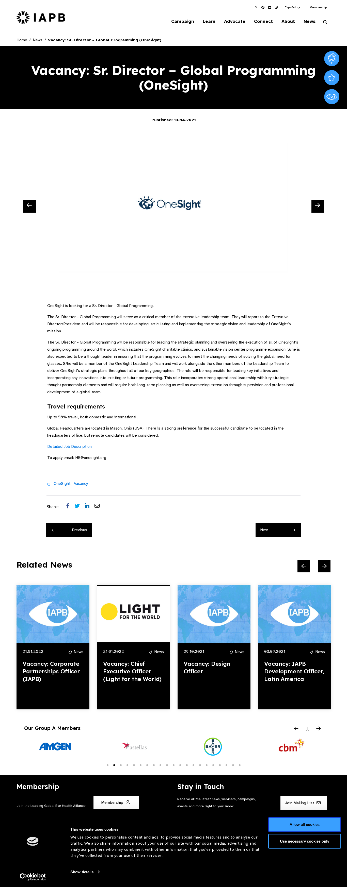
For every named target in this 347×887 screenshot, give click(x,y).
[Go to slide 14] (193, 764)
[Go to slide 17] (213, 764)
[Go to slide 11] (173, 764)
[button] (292, 7)
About (288, 21)
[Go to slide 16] (206, 764)
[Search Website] (325, 22)
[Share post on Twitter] (80, 506)
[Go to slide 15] (199, 764)
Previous (79, 530)
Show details (81, 872)
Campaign (182, 21)
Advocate (234, 21)
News (310, 21)
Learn (209, 21)
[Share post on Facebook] (70, 506)
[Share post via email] (99, 506)
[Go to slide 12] (180, 764)
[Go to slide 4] (127, 764)
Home (22, 40)
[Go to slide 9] (160, 764)
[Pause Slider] (307, 729)
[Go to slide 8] (153, 764)
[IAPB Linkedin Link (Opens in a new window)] (269, 7)
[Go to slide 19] (226, 764)
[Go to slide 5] (133, 764)
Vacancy (81, 483)
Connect (263, 21)
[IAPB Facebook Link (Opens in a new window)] (263, 7)
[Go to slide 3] (120, 764)
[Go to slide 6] (140, 764)
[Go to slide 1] (107, 764)
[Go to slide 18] (219, 764)
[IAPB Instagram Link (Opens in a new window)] (276, 7)
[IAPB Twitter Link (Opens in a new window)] (256, 7)
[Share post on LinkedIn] (89, 506)
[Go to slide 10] (166, 764)
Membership (318, 7)
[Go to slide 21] (239, 764)
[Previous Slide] (29, 206)
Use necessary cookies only (304, 841)
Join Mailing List (300, 803)
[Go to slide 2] (114, 764)
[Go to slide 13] (186, 764)
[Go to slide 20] (232, 764)
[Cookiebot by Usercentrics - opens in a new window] (33, 877)
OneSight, (62, 483)
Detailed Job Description (69, 446)
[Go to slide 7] (147, 764)
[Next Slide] (317, 206)
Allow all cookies (305, 824)
